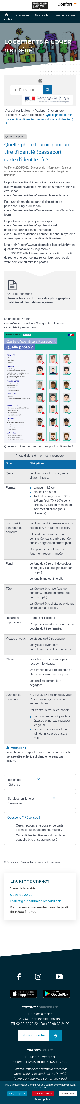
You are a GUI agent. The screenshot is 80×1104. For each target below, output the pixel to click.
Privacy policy (42, 1099)
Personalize (68, 1093)
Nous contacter (33, 1035)
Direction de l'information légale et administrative (34, 862)
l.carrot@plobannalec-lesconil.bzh (35, 901)
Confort (67, 4)
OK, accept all (17, 1093)
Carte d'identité (32, 115)
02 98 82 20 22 (21, 895)
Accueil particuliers (18, 110)
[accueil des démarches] (40, 80)
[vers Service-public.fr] (47, 100)
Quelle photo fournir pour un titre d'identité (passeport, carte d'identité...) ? (39, 119)
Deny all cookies (43, 1093)
